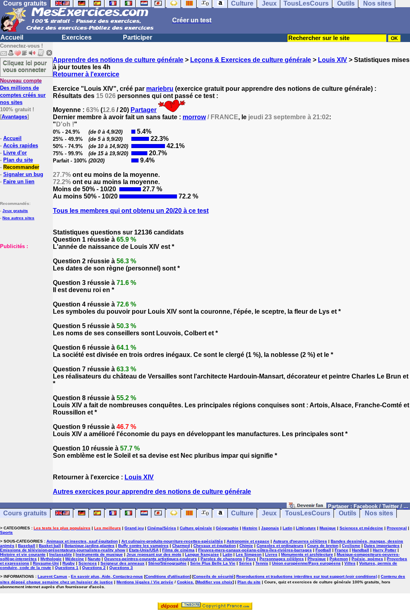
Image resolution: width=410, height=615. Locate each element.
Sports (6, 532)
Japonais (270, 528)
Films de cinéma (178, 550)
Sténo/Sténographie (167, 563)
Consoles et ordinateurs (280, 545)
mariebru (159, 88)
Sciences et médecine (361, 528)
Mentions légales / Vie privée (145, 582)
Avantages (14, 117)
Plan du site (18, 160)
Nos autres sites (18, 218)
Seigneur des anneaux (122, 563)
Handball (360, 550)
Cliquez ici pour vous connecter (25, 66)
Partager (144, 109)
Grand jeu (134, 528)
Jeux (269, 513)
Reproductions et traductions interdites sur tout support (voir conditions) (306, 576)
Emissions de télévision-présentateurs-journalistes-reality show (62, 550)
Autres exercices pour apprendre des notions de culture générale (152, 491)
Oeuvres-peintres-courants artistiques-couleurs (150, 559)
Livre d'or (15, 153)
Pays (251, 559)
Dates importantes (382, 545)
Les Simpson (248, 554)
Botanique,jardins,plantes (89, 545)
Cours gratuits (25, 513)
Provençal (397, 528)
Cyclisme (351, 545)
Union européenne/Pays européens (306, 563)
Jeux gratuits (15, 210)
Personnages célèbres (281, 559)
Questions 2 (94, 567)
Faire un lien (18, 181)
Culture (242, 513)
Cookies (185, 582)
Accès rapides (20, 145)
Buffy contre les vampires (143, 545)
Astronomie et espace (248, 541)
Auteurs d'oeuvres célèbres (300, 541)
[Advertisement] (24, 290)
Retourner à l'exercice (86, 74)
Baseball (26, 545)
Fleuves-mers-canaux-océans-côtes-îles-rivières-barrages (255, 550)
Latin (287, 528)
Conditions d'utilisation (167, 576)
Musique (328, 528)
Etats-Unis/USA (144, 550)
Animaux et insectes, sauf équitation (82, 541)
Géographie (227, 528)
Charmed (181, 545)
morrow (194, 117)
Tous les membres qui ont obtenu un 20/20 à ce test (131, 210)
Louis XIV (332, 59)
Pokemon (339, 559)
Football (323, 550)
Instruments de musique (99, 554)
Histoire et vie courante (23, 554)
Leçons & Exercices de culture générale (250, 59)
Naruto (94, 559)
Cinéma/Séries (161, 528)
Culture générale (196, 528)
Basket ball (50, 545)
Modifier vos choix (215, 582)
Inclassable (60, 554)
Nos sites (379, 513)
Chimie (246, 545)
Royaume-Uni (46, 563)
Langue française (202, 554)
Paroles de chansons (221, 559)
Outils (347, 513)
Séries (245, 563)
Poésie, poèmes (367, 559)
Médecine (74, 559)
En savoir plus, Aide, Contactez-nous (107, 576)
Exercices (77, 37)
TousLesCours (307, 513)
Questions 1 (66, 567)
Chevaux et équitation (214, 545)
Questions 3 (121, 567)
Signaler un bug (23, 174)
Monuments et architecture (307, 554)
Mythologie (51, 559)
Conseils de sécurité (213, 576)
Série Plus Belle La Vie (212, 563)
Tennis (261, 563)
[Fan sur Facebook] (306, 506)
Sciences (87, 563)
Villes (350, 563)
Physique (317, 559)
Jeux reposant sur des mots (154, 554)
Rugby (68, 563)
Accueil (11, 37)
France (341, 550)
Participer (137, 37)
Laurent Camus (52, 576)
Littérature (306, 528)
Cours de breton (322, 545)
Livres (271, 554)
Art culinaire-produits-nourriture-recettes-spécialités (172, 541)
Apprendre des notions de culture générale (118, 59)
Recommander (21, 167)
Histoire (249, 528)
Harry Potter (384, 550)
